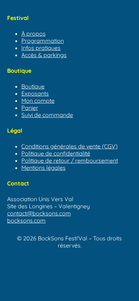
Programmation (42, 40)
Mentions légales (43, 167)
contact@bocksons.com (39, 213)
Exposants (35, 93)
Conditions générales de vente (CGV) (69, 146)
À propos (33, 33)
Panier (29, 107)
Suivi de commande (47, 114)
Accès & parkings (44, 54)
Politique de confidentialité (55, 153)
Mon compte (38, 100)
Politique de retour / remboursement (69, 160)
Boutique (33, 86)
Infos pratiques (41, 47)
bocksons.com (26, 220)
